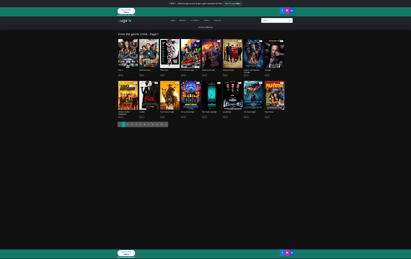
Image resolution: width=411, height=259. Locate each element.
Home (173, 20)
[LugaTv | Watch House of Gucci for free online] (232, 53)
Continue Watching (205, 27)
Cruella (141, 112)
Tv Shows (195, 20)
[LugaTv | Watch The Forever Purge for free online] (170, 95)
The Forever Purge (167, 112)
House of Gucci (228, 70)
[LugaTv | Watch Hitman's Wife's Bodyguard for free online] (128, 95)
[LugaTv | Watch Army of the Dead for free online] (191, 95)
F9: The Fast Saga (187, 70)
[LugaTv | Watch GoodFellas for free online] (232, 95)
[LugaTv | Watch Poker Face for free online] (170, 53)
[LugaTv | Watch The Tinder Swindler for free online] (211, 95)
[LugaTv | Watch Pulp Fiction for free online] (274, 95)
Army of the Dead (187, 112)
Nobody (268, 70)
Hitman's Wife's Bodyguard (124, 113)
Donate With (126, 11)
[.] (282, 10)
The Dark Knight (250, 112)
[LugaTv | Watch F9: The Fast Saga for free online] (191, 53)
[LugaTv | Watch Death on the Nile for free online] (211, 53)
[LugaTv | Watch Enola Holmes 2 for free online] (149, 53)
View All (217, 20)
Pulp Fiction (269, 112)
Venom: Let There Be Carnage (251, 71)
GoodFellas (227, 112)
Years (206, 20)
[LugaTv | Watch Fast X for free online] (128, 53)
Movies (182, 20)
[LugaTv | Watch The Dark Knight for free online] (253, 95)
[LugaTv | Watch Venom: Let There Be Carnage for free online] (253, 53)
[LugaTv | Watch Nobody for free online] (274, 53)
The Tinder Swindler (209, 112)
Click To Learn (232, 4)
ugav (124, 20)
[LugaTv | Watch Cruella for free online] (149, 95)
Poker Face (164, 70)
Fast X (120, 70)
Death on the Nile (208, 70)
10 (161, 124)
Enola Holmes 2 (145, 70)
